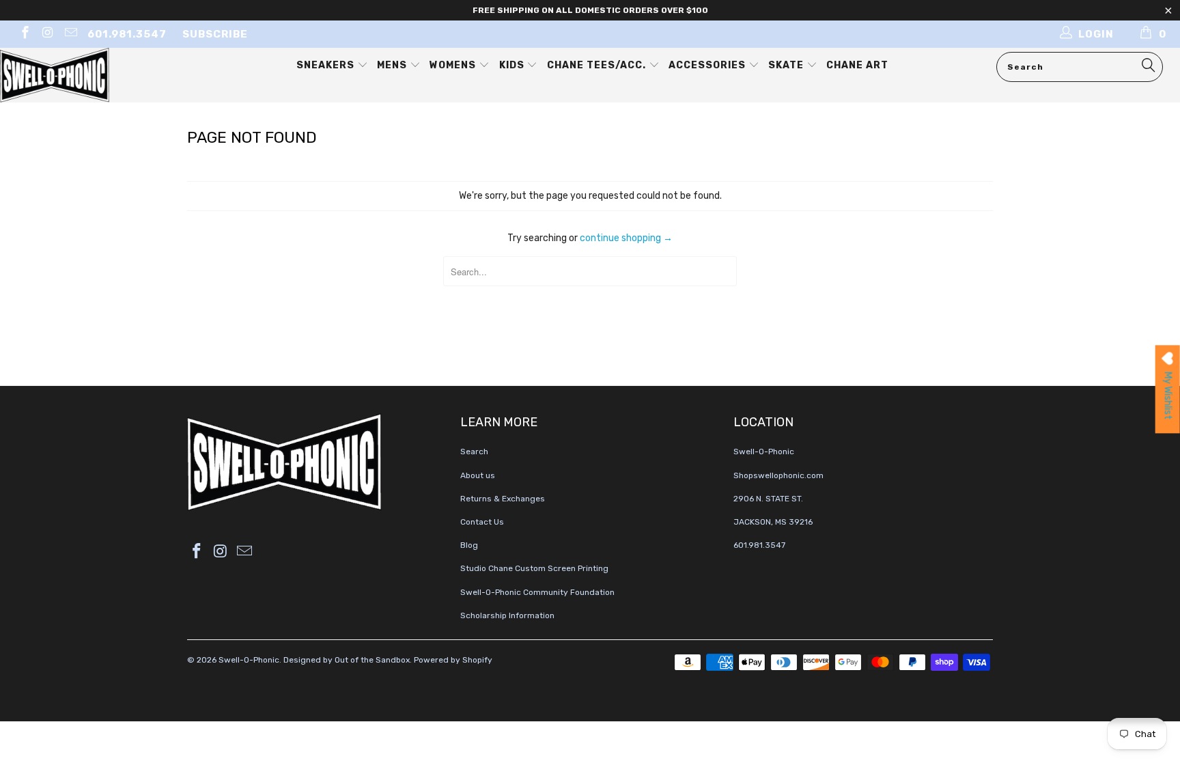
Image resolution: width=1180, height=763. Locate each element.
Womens (454, 65)
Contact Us (482, 522)
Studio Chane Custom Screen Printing (534, 568)
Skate (787, 65)
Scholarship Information (507, 615)
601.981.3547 (127, 34)
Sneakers (326, 65)
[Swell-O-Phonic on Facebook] (24, 34)
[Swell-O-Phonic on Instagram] (47, 34)
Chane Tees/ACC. (598, 65)
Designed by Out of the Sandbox (346, 660)
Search (474, 451)
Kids (513, 65)
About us (477, 475)
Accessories (708, 65)
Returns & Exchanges (502, 498)
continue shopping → (626, 238)
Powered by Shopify (453, 660)
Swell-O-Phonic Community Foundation (537, 592)
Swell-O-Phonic (249, 660)
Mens (393, 65)
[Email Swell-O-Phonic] (70, 34)
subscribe (215, 34)
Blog (469, 545)
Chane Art (857, 65)
